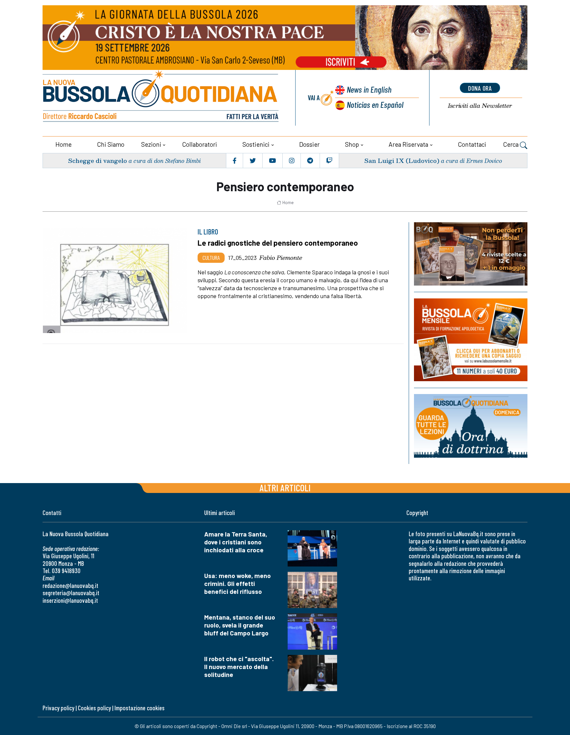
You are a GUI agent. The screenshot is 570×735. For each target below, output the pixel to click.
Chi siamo (110, 144)
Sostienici (255, 144)
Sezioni (151, 144)
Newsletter (480, 105)
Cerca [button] (511, 144)
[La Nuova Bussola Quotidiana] (161, 98)
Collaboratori (199, 144)
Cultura (211, 257)
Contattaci (472, 144)
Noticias (375, 104)
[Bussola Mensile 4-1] (470, 254)
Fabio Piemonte (280, 257)
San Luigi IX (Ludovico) (401, 160)
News (369, 89)
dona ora (480, 88)
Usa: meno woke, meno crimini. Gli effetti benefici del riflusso (237, 583)
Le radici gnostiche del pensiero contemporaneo (278, 242)
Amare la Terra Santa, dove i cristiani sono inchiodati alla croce (235, 542)
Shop (352, 144)
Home (63, 144)
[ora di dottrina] (470, 426)
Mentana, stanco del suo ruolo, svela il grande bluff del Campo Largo (239, 625)
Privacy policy (58, 708)
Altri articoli (285, 487)
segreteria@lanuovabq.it (71, 593)
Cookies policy (94, 708)
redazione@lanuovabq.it (70, 585)
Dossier (309, 144)
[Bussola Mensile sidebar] (470, 339)
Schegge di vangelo (97, 160)
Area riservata (408, 144)
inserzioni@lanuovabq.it (70, 600)
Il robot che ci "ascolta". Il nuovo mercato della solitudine (239, 666)
